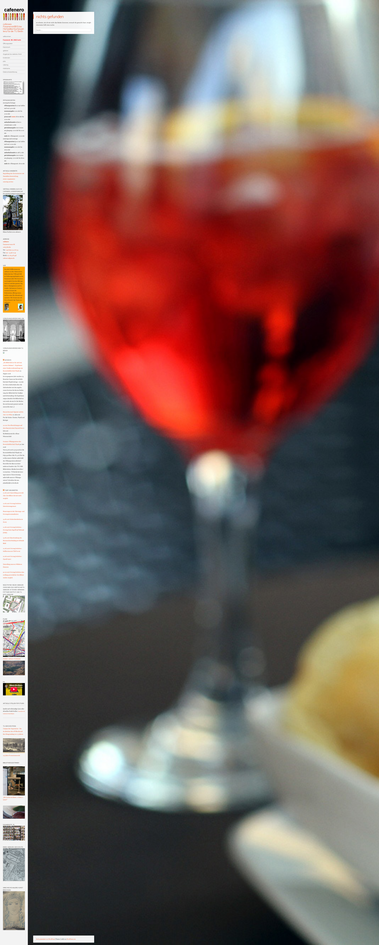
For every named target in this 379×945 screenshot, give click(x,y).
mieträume (6, 68)
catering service (8, 182)
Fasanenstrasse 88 (9, 244)
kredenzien (6, 58)
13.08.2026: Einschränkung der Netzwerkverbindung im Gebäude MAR (13, 540)
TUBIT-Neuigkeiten (11, 490)
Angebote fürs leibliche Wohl (12, 54)
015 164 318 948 (11, 255)
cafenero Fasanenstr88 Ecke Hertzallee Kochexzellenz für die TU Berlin (14, 28)
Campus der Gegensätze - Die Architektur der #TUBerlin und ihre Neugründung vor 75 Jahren (13, 731)
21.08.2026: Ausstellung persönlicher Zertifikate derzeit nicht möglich (13, 495)
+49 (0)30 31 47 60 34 (12, 250)
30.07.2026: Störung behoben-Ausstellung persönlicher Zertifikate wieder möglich (13, 575)
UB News (8, 360)
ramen (13, 117)
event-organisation (9, 179)
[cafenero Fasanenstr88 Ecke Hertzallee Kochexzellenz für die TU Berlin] (14, 13)
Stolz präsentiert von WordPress (45, 939)
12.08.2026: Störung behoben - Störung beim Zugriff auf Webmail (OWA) (13, 530)
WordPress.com (71, 939)
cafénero (6, 242)
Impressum (6, 47)
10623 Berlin (7, 247)
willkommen (7, 36)
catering (5, 65)
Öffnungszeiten (8, 43)
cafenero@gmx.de (9, 258)
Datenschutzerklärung (10, 72)
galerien (5, 51)
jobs (4, 61)
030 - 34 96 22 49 (11, 253)
